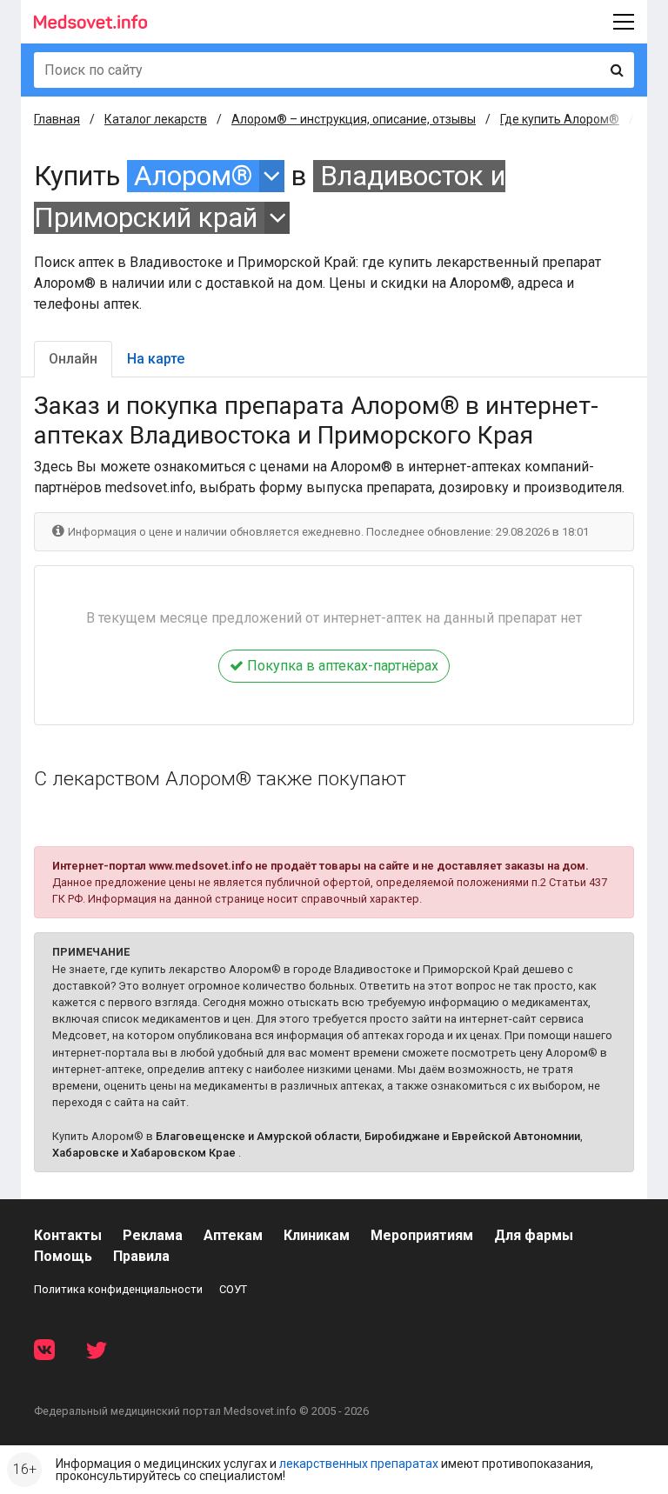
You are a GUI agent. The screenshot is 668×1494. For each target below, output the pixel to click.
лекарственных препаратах (358, 1464)
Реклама (153, 1235)
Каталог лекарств (155, 119)
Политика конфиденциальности (118, 1289)
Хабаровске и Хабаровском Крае (144, 1152)
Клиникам (317, 1235)
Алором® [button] (193, 176)
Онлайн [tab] (73, 358)
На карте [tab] (155, 358)
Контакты (68, 1235)
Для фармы (533, 1235)
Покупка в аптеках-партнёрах (341, 665)
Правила (141, 1256)
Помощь (63, 1256)
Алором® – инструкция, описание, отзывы (353, 119)
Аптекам (233, 1235)
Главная (57, 119)
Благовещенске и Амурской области (257, 1136)
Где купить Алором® (559, 119)
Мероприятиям (422, 1235)
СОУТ (233, 1289)
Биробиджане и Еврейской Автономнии (472, 1136)
